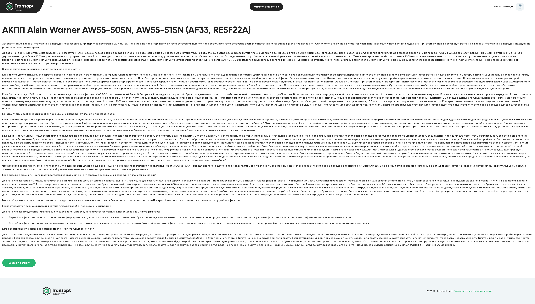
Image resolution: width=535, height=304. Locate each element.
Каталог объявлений (266, 6)
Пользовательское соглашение (473, 291)
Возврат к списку (19, 262)
